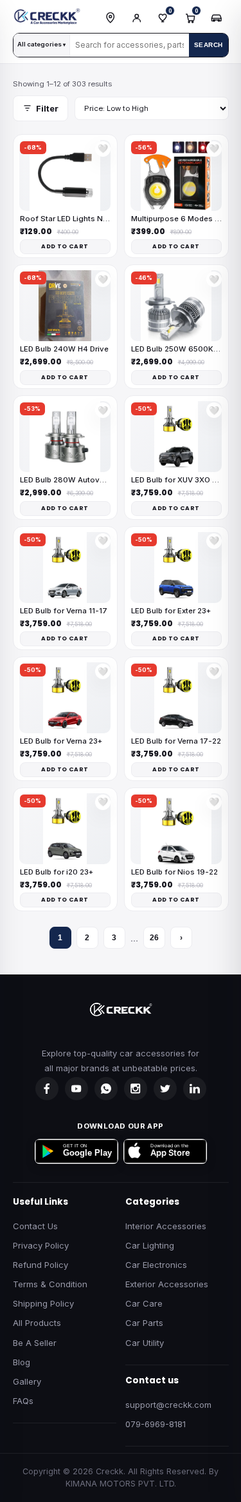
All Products (37, 1323)
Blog (21, 1362)
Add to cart (64, 246)
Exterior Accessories (166, 1284)
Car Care (144, 1303)
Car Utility (144, 1343)
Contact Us (35, 1226)
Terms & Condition (50, 1284)
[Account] (137, 18)
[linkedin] (194, 1088)
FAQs (23, 1401)
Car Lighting (149, 1245)
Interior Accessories (165, 1226)
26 (154, 937)
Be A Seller (35, 1343)
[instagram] (135, 1088)
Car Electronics (156, 1265)
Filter (47, 108)
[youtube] (76, 1088)
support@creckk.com (168, 1404)
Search (208, 44)
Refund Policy (40, 1265)
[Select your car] (216, 18)
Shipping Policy (43, 1303)
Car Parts (144, 1323)
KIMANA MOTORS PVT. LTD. (121, 1483)
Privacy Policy (41, 1245)
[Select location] (110, 18)
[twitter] (165, 1088)
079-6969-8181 (155, 1424)
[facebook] (46, 1088)
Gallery (27, 1381)
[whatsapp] (106, 1088)
